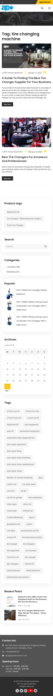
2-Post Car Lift (13, 411)
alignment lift (12, 424)
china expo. (12, 504)
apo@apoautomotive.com (16, 655)
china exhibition (35, 497)
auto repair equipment (16, 444)
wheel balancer (13, 570)
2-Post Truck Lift (14, 417)
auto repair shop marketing (18, 457)
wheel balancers (33, 570)
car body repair (29, 484)
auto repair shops (14, 471)
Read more (7, 104)
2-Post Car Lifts (32, 411)
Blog (41, 477)
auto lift (10, 431)
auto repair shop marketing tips (20, 464)
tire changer (12, 544)
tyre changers (13, 563)
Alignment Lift (13, 212)
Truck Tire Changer (15, 225)
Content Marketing (15, 517)
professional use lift (29, 530)
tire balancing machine (32, 537)
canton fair (11, 484)
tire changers (29, 544)
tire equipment (13, 550)
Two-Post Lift (13, 557)
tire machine (31, 550)
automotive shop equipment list (20, 437)
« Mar (6, 391)
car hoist (10, 490)
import (29, 524)
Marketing (11, 271)
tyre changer (30, 557)
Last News (11, 266)
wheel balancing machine (18, 577)
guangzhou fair (13, 524)
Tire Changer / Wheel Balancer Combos (24, 218)
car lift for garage (14, 497)
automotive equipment (29, 431)
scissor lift (11, 537)
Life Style (11, 530)
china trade (12, 510)
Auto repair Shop (14, 451)
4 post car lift (33, 417)
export (32, 517)
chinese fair (28, 510)
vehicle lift (29, 563)
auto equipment (31, 424)
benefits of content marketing (19, 477)
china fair (27, 504)
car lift (23, 490)
